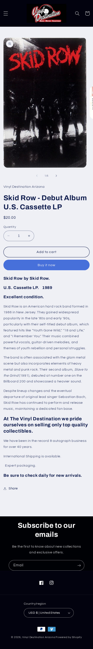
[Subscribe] (79, 565)
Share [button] (13, 488)
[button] (6, 13)
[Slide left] (37, 176)
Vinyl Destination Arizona (38, 637)
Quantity (9, 226)
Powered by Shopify (69, 637)
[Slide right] (56, 176)
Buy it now (47, 265)
